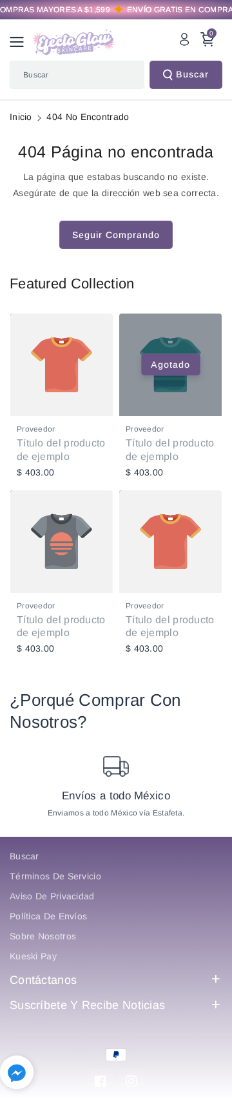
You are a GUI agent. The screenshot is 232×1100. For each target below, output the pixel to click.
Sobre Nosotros (43, 936)
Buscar (192, 74)
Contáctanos (43, 980)
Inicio (21, 117)
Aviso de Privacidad (52, 896)
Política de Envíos (48, 916)
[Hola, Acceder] (184, 39)
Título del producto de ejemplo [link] (61, 449)
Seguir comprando (116, 235)
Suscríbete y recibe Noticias (87, 1005)
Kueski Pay (33, 956)
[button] (21, 42)
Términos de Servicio (55, 876)
